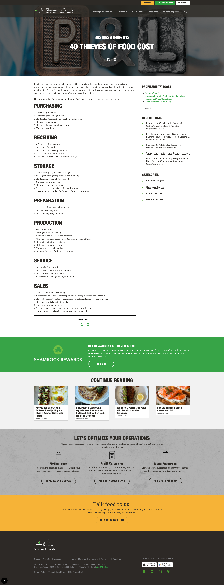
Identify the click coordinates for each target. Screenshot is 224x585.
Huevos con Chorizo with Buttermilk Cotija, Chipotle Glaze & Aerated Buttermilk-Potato (165, 126)
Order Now (147, 2)
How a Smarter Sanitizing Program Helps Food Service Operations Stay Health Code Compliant (167, 161)
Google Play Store (165, 564)
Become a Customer (165, 2)
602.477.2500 (102, 567)
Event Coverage (154, 193)
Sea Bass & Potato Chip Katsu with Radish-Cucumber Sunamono (164, 146)
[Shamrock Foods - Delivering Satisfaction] (53, 10)
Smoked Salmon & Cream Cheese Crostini (168, 153)
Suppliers (117, 559)
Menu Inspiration (155, 199)
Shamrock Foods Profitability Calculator (165, 96)
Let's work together (112, 520)
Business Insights (112, 38)
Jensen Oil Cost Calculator (158, 98)
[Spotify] (168, 571)
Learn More (101, 364)
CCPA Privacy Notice (76, 572)
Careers (57, 559)
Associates (93, 559)
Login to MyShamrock (58, 481)
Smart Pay (47, 559)
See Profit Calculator (112, 481)
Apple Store (149, 564)
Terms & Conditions (56, 572)
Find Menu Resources (165, 481)
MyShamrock (183, 2)
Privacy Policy (40, 572)
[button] (185, 11)
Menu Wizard (152, 93)
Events (37, 559)
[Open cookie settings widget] (4, 581)
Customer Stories (155, 187)
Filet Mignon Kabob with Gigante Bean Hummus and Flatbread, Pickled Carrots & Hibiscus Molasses (168, 137)
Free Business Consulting (158, 101)
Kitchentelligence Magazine (75, 559)
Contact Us (105, 559)
